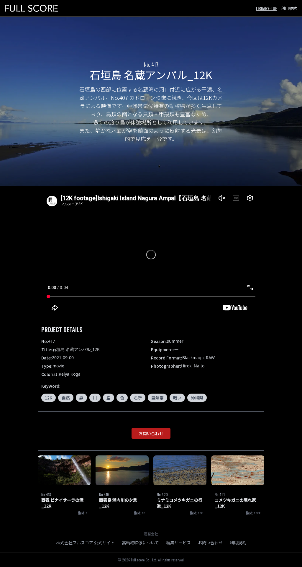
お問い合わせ (151, 433)
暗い (177, 398)
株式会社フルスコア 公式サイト (85, 543)
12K (48, 398)
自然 (66, 398)
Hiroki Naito (192, 366)
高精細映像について (140, 543)
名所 (138, 398)
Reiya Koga (70, 374)
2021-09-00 (63, 357)
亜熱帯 (157, 398)
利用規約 (289, 8)
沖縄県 (197, 398)
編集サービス (178, 543)
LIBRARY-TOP (266, 8)
